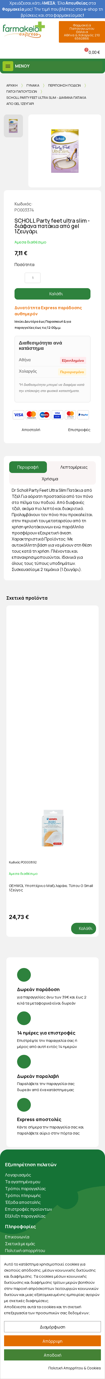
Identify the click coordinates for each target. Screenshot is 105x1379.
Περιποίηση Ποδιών (64, 85)
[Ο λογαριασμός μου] (41, 52)
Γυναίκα (33, 85)
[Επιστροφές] (64, 430)
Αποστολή (31, 429)
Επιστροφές (79, 429)
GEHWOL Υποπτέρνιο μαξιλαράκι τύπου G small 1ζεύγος (51, 887)
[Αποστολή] (17, 430)
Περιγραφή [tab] (27, 467)
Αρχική (12, 85)
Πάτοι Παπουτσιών (21, 91)
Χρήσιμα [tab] (50, 479)
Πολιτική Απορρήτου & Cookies (74, 1368)
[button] (5, 52)
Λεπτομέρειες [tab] (74, 467)
